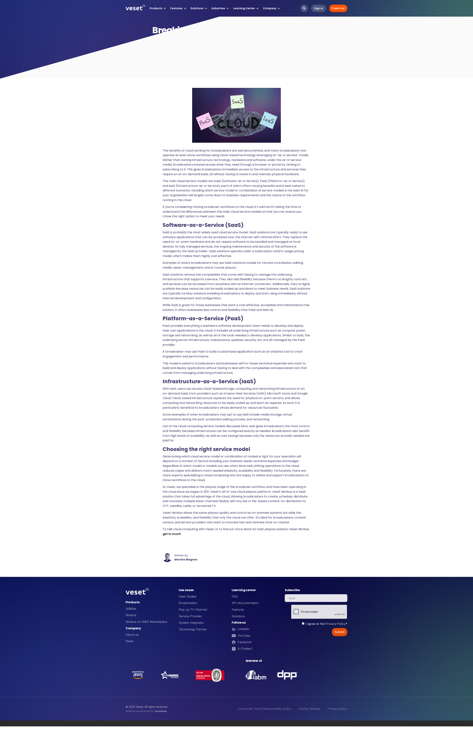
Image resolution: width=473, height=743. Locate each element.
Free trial (338, 8)
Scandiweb (161, 711)
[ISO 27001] (209, 675)
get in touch (172, 534)
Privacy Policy (335, 624)
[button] (158, 8)
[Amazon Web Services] (138, 675)
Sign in (318, 8)
